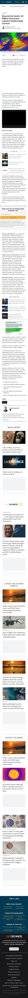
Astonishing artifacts (20, 908)
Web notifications (14, 974)
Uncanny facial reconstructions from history (19, 919)
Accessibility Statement (14, 955)
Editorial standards (14, 980)
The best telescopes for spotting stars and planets (8, 930)
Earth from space (19, 906)
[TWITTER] (11, 410)
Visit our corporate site (16, 944)
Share (5, 55)
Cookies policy (14, 969)
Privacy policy (14, 966)
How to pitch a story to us (14, 983)
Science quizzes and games (8, 926)
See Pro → (17, 2)
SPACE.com (14, 107)
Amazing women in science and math (19, 916)
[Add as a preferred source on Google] (14, 948)
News (19, 28)
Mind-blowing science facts (20, 929)
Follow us (16, 55)
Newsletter (23, 55)
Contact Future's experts (14, 958)
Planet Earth (4, 13)
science (4, 402)
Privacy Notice (18, 222)
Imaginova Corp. (6, 105)
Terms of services (16, 221)
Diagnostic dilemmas (8, 908)
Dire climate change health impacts (16, 6)
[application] (14, 118)
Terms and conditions (14, 964)
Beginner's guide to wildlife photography (20, 927)
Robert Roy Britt (11, 27)
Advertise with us (14, 972)
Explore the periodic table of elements (8, 919)
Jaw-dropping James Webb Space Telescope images (8, 916)
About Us (14, 961)
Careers (14, 977)
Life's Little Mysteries (8, 906)
